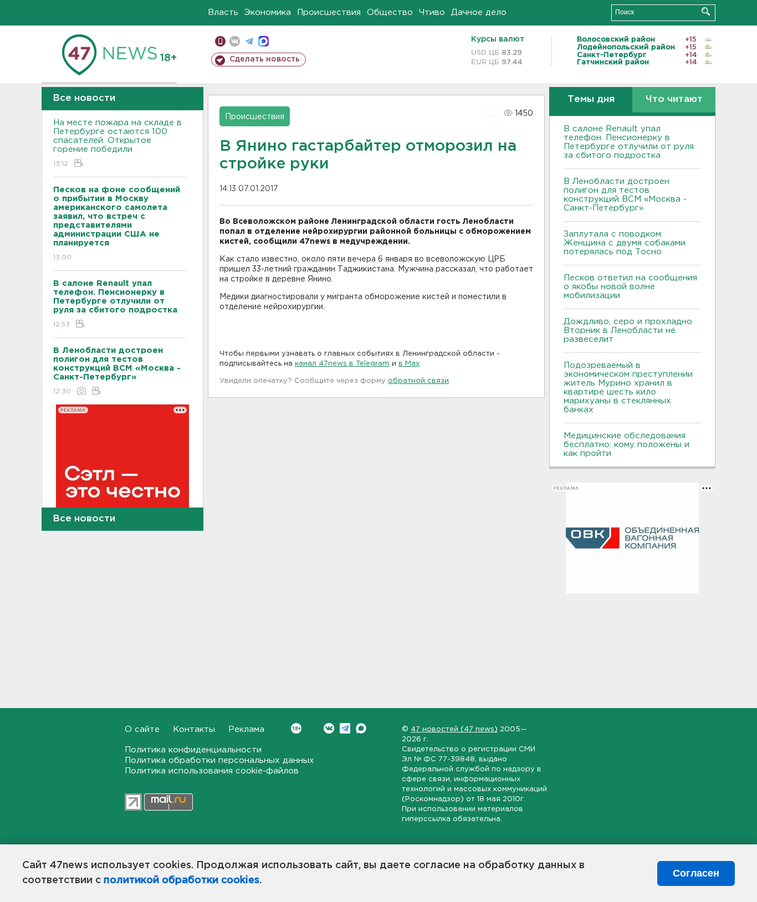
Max (361, 728)
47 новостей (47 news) (454, 729)
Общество (390, 12)
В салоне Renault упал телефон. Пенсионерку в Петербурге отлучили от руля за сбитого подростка (629, 142)
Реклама (246, 729)
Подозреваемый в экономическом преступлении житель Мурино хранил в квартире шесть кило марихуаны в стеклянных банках (628, 387)
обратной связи (418, 381)
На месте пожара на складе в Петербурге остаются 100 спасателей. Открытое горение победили (117, 143)
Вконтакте (329, 728)
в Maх (409, 364)
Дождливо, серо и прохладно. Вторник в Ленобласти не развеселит (629, 330)
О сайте (142, 729)
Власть (223, 12)
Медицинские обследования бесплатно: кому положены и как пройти (626, 444)
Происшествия (329, 12)
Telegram (345, 728)
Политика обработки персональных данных (219, 760)
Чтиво (432, 12)
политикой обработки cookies (181, 880)
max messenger (263, 41)
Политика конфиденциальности (193, 750)
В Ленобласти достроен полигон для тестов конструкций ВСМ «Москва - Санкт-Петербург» (625, 195)
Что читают (674, 99)
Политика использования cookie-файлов (212, 771)
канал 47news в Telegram (342, 364)
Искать (706, 11)
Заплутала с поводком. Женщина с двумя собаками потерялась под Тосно (625, 242)
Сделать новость (264, 59)
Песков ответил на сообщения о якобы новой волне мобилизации (630, 286)
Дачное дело (479, 12)
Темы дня (591, 99)
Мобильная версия (220, 41)
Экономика (267, 12)
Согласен (696, 873)
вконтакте (234, 41)
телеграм (249, 41)
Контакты (194, 729)
